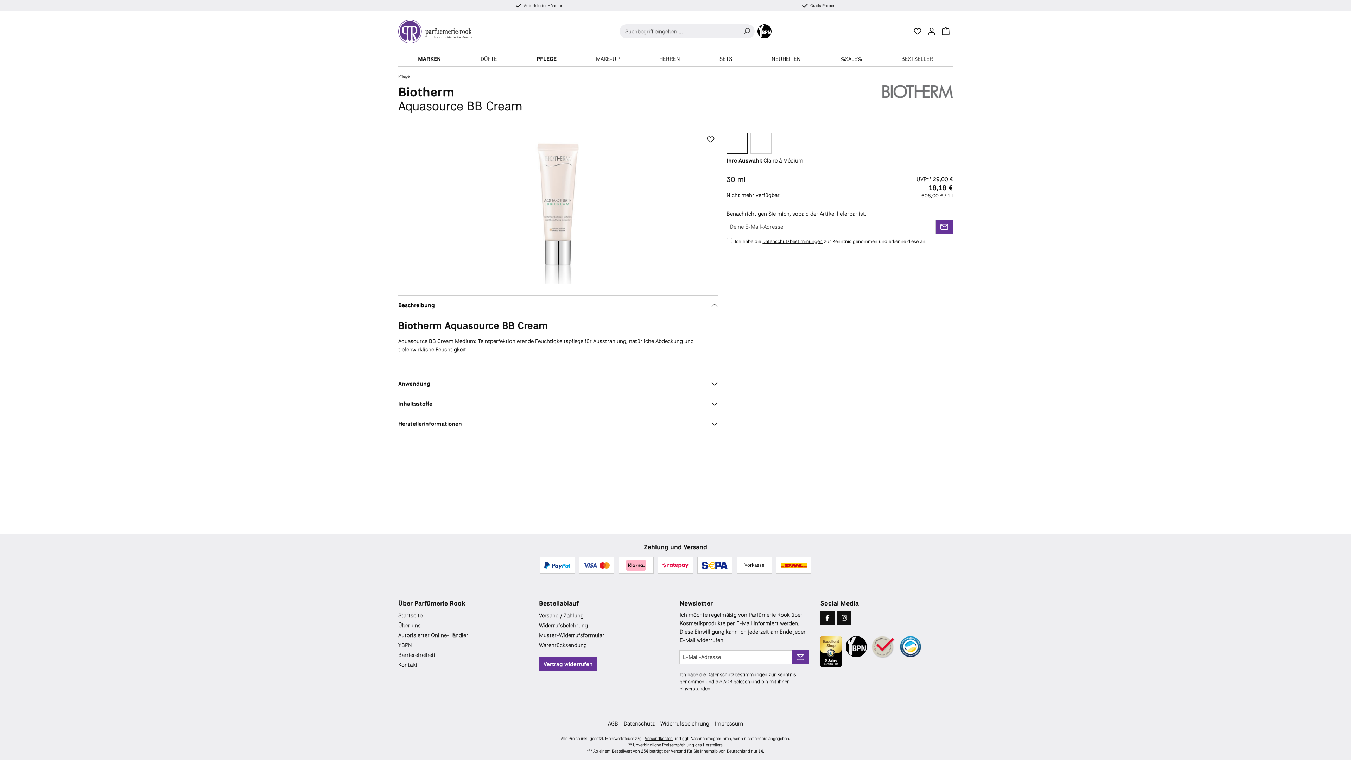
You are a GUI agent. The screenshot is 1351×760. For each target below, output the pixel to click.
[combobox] (679, 31)
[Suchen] (746, 31)
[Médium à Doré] (761, 143)
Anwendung (414, 383)
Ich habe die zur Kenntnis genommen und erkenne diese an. (830, 241)
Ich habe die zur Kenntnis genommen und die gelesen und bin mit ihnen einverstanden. (738, 681)
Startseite (410, 615)
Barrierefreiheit (417, 655)
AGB (727, 681)
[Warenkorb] (946, 31)
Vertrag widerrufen (568, 664)
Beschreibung (416, 305)
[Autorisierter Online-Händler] (883, 647)
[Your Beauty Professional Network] (764, 31)
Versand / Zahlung (561, 615)
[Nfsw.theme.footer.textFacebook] (827, 618)
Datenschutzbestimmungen (792, 241)
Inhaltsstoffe (415, 403)
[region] (558, 208)
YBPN (405, 645)
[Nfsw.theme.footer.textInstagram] (844, 618)
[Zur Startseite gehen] (438, 31)
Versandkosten (659, 738)
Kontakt (408, 665)
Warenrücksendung (563, 645)
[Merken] (711, 140)
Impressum (729, 723)
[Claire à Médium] (737, 143)
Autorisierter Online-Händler (433, 635)
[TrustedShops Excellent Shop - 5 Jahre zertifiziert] (831, 651)
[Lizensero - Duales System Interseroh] (910, 646)
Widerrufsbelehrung (563, 625)
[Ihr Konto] (932, 31)
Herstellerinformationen (430, 424)
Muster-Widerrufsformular (571, 635)
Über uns (409, 625)
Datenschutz (639, 723)
